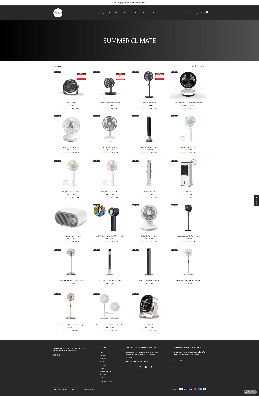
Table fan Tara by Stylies (71, 147)
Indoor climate (135, 13)
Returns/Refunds (106, 381)
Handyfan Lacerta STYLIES (188, 147)
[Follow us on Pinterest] (140, 367)
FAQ (101, 352)
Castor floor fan (70, 103)
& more (155, 13)
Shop (102, 13)
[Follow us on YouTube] (146, 367)
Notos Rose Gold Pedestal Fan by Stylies (71, 325)
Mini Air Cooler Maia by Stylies (71, 236)
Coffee (109, 13)
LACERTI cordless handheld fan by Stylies (110, 236)
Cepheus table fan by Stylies (110, 103)
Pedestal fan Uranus (149, 103)
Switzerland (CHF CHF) (60, 389)
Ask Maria (103, 375)
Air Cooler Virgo (188, 191)
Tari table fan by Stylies (149, 236)
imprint (102, 368)
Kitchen (117, 13)
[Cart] (205, 13)
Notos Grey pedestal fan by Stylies (71, 280)
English (188, 13)
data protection (105, 371)
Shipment (103, 358)
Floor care (146, 13)
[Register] (203, 360)
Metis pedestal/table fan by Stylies (188, 236)
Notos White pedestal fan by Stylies (188, 280)
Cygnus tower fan (149, 191)
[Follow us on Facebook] (129, 367)
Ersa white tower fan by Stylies (110, 280)
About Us (103, 362)
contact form (104, 378)
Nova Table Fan (149, 325)
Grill (125, 13)
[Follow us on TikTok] (151, 367)
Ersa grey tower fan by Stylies (149, 280)
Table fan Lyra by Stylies (109, 147)
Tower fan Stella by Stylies (149, 147)
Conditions (103, 355)
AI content (103, 365)
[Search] (197, 13)
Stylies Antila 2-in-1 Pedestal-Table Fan (110, 325)
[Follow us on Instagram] (134, 367)
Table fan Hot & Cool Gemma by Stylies (188, 103)
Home (54, 24)
